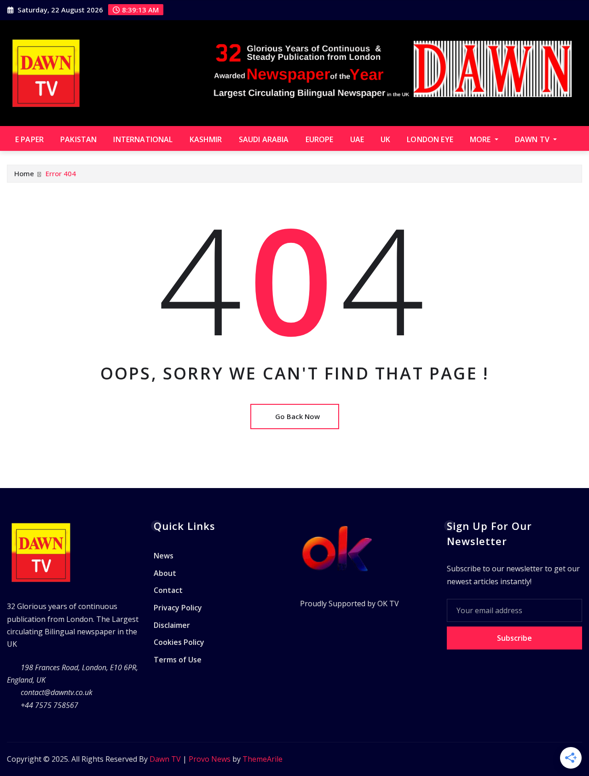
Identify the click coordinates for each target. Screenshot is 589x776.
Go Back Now (297, 416)
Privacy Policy (178, 608)
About (165, 573)
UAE (357, 139)
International (143, 139)
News (163, 556)
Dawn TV (533, 139)
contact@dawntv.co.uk (56, 692)
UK (385, 139)
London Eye (430, 139)
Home (24, 173)
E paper (29, 139)
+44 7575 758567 (49, 705)
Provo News (210, 759)
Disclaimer (172, 625)
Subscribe (514, 638)
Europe (320, 139)
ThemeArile (263, 759)
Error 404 (61, 173)
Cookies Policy (179, 642)
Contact (168, 591)
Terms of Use (178, 660)
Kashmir (206, 139)
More (481, 139)
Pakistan (78, 139)
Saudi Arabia (264, 139)
